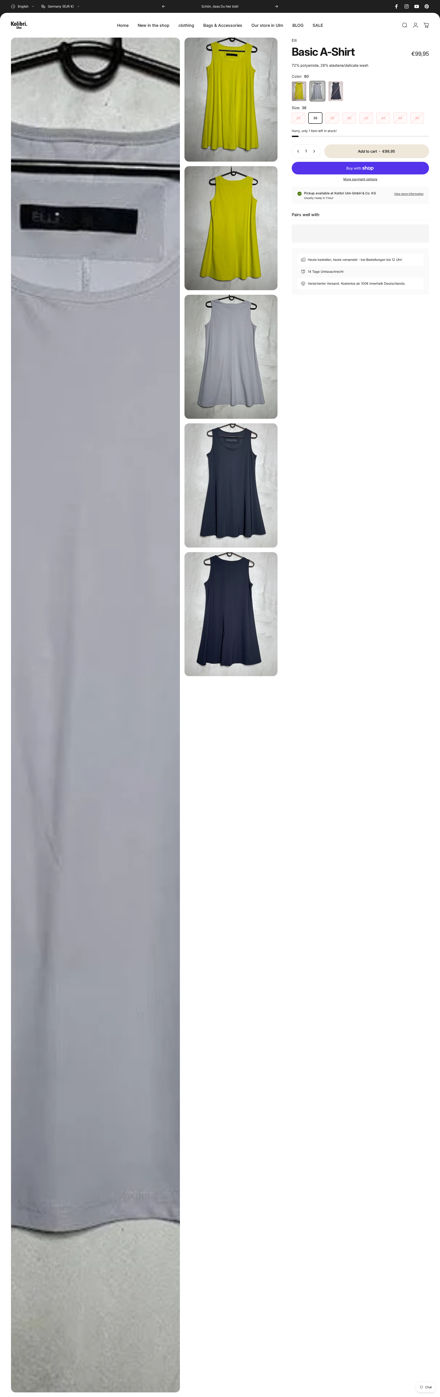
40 (349, 118)
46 (400, 118)
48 (417, 118)
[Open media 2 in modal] (231, 228)
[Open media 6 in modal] (231, 614)
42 (366, 118)
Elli (294, 40)
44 (383, 118)
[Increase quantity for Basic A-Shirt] (315, 151)
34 (298, 118)
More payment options (360, 179)
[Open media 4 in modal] (231, 357)
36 (315, 118)
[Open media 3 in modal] (95, 715)
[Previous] (164, 6)
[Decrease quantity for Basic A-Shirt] (297, 151)
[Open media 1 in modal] (231, 100)
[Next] (276, 6)
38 (332, 118)
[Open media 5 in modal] (231, 485)
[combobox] (23, 6)
